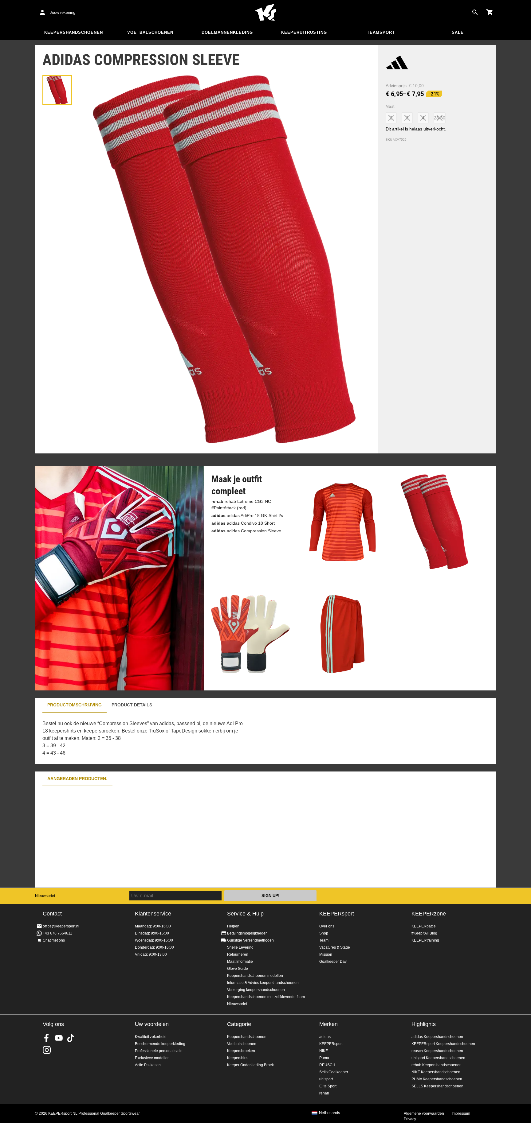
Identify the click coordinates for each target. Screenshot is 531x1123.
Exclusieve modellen (152, 1058)
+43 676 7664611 (57, 933)
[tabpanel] (142, 738)
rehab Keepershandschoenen (436, 1065)
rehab (324, 1093)
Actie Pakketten (148, 1065)
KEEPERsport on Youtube (59, 1038)
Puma (324, 1058)
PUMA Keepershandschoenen (436, 1079)
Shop (323, 933)
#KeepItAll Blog (424, 933)
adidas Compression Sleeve (246, 530)
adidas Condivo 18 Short (243, 523)
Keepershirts (237, 1058)
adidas (325, 1037)
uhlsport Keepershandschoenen (438, 1058)
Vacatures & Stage (334, 947)
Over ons (326, 926)
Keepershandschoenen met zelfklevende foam (266, 997)
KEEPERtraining (425, 940)
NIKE (323, 1051)
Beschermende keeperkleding (160, 1044)
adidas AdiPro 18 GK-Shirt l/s (247, 515)
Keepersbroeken (241, 1051)
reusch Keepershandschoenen (437, 1051)
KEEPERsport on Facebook (47, 1038)
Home (265, 12)
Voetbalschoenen (150, 32)
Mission (325, 954)
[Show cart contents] (490, 12)
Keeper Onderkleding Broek (250, 1065)
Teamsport (381, 32)
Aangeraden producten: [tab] (77, 778)
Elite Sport (327, 1086)
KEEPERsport (336, 914)
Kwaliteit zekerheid (151, 1037)
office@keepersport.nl (61, 926)
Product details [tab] (132, 704)
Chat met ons (54, 940)
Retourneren (237, 954)
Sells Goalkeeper (333, 1072)
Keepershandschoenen (73, 32)
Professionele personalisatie (159, 1051)
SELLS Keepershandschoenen (437, 1086)
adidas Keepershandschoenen (437, 1037)
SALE (458, 32)
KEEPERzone (428, 914)
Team (323, 940)
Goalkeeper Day (333, 961)
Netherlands (329, 1113)
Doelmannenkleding (227, 32)
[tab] (57, 90)
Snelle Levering (240, 947)
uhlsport (326, 1079)
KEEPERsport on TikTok (71, 1038)
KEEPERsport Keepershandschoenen (443, 1044)
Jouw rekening (62, 12)
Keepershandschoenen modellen (255, 975)
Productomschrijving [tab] (74, 704)
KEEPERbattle (423, 926)
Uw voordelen (152, 1024)
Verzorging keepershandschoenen (256, 990)
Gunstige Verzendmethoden (250, 940)
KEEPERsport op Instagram (47, 1050)
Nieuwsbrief (45, 896)
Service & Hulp (245, 914)
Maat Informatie (240, 961)
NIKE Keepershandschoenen (435, 1072)
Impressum (461, 1113)
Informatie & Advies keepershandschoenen (263, 983)
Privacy (410, 1119)
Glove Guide (237, 968)
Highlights (423, 1024)
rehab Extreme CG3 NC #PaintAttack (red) (241, 504)
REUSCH (327, 1065)
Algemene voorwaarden (424, 1113)
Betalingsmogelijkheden (247, 933)
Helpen (233, 926)
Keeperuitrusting (304, 32)
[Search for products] (475, 12)
